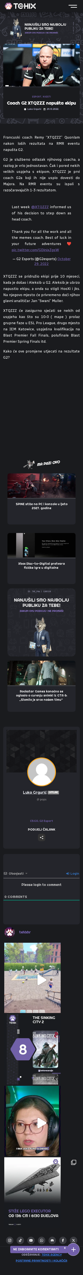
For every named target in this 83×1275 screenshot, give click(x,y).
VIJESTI (47, 96)
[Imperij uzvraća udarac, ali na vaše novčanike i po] (41, 1194)
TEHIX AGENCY (52, 1254)
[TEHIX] (20, 6)
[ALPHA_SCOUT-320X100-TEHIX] (41, 27)
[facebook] (63, 1240)
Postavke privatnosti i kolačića (41, 1260)
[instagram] (9, 1240)
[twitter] (73, 1240)
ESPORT (37, 96)
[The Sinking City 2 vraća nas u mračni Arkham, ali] (41, 1051)
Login (74, 873)
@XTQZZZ (40, 207)
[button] (73, 6)
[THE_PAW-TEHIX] (41, 622)
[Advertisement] (41, 407)
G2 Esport (46, 820)
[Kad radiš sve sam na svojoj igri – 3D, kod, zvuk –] (41, 1123)
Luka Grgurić (40, 792)
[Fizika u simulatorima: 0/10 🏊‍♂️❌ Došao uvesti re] (41, 980)
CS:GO (34, 820)
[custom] (20, 1240)
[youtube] (31, 1240)
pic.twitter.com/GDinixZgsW (35, 250)
